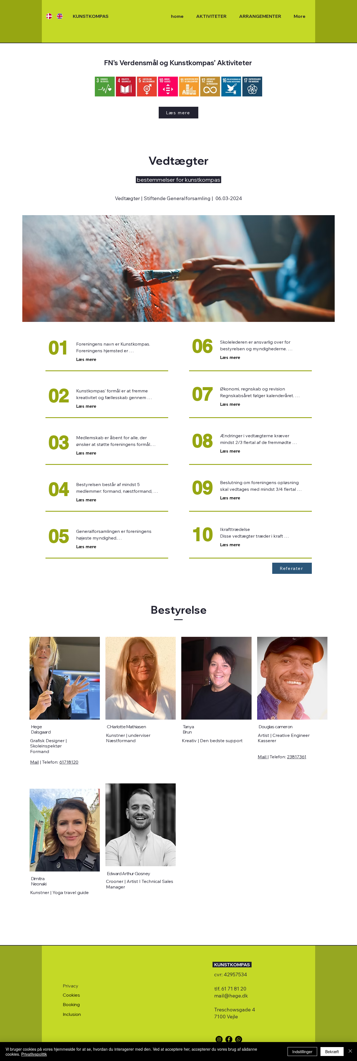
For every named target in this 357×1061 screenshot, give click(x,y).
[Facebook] (228, 1039)
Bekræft (332, 1051)
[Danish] (47, 16)
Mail (34, 762)
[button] (292, 568)
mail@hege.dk (231, 995)
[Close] (350, 1052)
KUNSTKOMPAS (90, 16)
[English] (57, 16)
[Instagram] (219, 1039)
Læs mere (86, 359)
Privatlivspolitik (34, 1054)
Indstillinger (302, 1051)
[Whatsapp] (238, 1039)
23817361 (296, 756)
